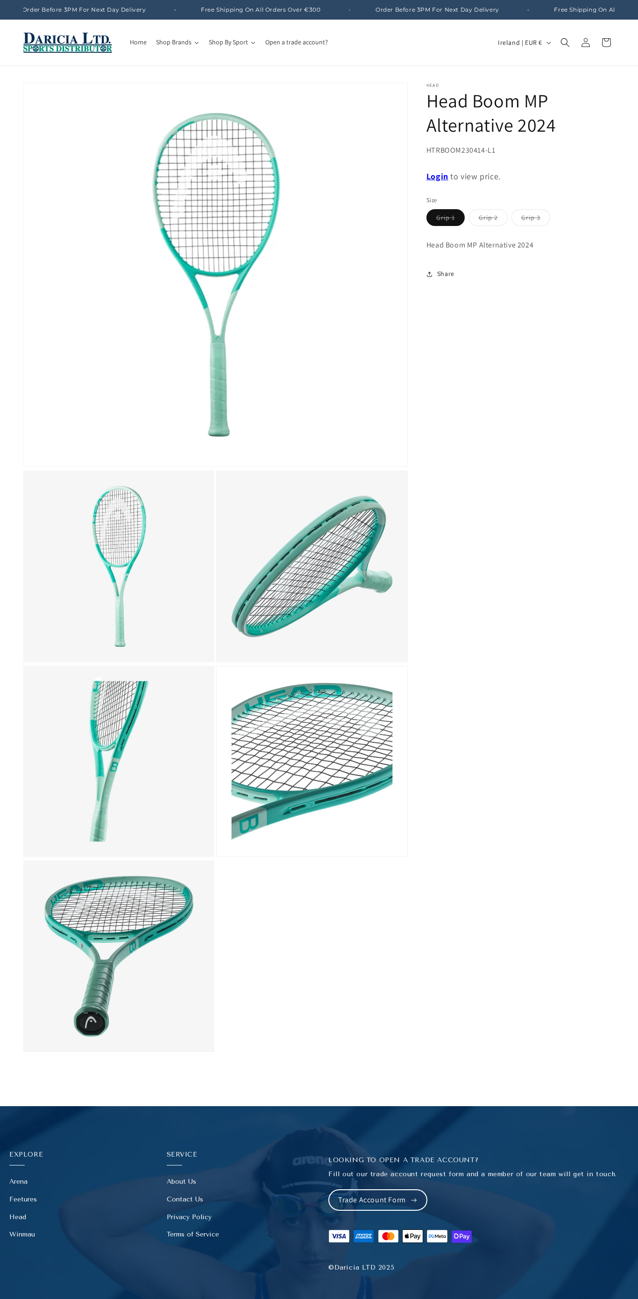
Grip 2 (493, 219)
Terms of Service (193, 1234)
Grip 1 (450, 219)
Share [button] (445, 273)
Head (17, 1217)
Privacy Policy (189, 1217)
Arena (18, 1182)
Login (437, 176)
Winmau (22, 1234)
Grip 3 (535, 219)
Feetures (23, 1199)
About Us (181, 1182)
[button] (565, 42)
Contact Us (185, 1199)
